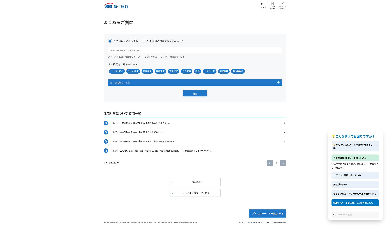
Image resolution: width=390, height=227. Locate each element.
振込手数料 (238, 71)
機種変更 (160, 71)
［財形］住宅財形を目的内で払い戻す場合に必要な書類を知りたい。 (144, 141)
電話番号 (147, 71)
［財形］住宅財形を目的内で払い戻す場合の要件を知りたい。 (141, 123)
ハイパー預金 (116, 71)
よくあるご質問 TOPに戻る (196, 192)
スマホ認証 (133, 71)
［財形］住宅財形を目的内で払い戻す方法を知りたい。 (138, 132)
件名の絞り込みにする (126, 40)
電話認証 (173, 71)
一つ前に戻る (196, 181)
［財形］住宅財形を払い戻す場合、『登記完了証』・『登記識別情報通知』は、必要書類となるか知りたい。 (162, 150)
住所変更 (186, 71)
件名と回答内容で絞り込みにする (165, 40)
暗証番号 (224, 71)
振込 (197, 71)
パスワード (209, 71)
